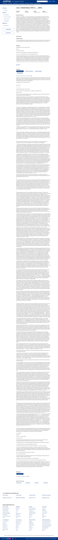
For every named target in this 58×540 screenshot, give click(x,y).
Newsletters (32, 3)
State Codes (18, 522)
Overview (5, 8)
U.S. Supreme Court (15, 5)
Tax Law (30, 516)
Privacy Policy (48, 538)
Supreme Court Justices (7, 497)
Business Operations (32, 509)
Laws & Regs (27, 3)
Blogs (43, 514)
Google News (45, 482)
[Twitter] (14, 538)
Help (39, 538)
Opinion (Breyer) (20, 71)
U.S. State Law (18, 519)
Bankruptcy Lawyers (6, 508)
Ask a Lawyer (10, 3)
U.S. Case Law (10, 5)
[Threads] (11, 538)
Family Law (17, 514)
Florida (17, 526)
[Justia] (7, 1)
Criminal (17, 509)
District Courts (5, 527)
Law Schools (22, 3)
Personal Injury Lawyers (6, 516)
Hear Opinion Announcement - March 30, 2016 (23, 75)
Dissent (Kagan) (20, 73)
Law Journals (44, 513)
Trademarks (31, 527)
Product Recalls (31, 525)
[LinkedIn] (6, 538)
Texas (17, 529)
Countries (30, 529)
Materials (5, 23)
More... (4, 517)
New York (17, 527)
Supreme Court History (46, 495)
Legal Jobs (30, 521)
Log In (50, 1)
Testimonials (44, 529)
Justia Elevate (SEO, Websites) (47, 525)
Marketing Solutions (37, 3)
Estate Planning (18, 513)
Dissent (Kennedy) (38, 71)
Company (36, 538)
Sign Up (53, 1)
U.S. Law (6, 5)
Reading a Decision (45, 497)
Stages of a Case (32, 497)
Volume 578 (25, 5)
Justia (3, 5)
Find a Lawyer (5, 3)
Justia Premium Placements (46, 523)
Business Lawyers (5, 509)
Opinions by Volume (21, 5)
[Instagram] (10, 538)
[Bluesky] (12, 538)
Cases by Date (5, 495)
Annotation (5, 10)
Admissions (44, 509)
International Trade (32, 513)
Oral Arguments (20, 473)
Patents (30, 526)
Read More (18, 64)
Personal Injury (18, 516)
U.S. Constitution (5, 521)
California (17, 525)
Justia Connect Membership (46, 521)
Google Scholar (18, 482)
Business (30, 506)
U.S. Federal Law (6, 519)
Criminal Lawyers (5, 510)
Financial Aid (44, 510)
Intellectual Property (32, 512)
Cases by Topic (18, 495)
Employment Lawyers (6, 512)
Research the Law (16, 3)
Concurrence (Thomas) (29, 71)
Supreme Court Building (20, 497)
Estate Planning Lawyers (6, 513)
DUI (16, 512)
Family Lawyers (5, 514)
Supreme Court (5, 525)
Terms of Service (42, 538)
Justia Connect (28, 538)
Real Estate (31, 514)
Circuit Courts (5, 526)
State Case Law (18, 523)
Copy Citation (8, 32)
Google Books (27, 482)
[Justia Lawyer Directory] (15, 538)
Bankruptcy (18, 508)
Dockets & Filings (5, 529)
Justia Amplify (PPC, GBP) (46, 526)
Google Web (36, 482)
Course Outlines (44, 512)
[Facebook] (9, 538)
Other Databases (32, 519)
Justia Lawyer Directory (46, 522)
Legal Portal (32, 538)
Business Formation (32, 508)
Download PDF (8, 29)
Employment (31, 510)
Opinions (4, 12)
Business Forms (31, 523)
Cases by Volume (32, 495)
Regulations (4, 523)
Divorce (17, 510)
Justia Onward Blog (45, 527)
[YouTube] (7, 538)
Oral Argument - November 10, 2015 (22, 476)
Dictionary (43, 508)
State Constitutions (19, 521)
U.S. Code (4, 522)
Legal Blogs (31, 522)
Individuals (18, 506)
